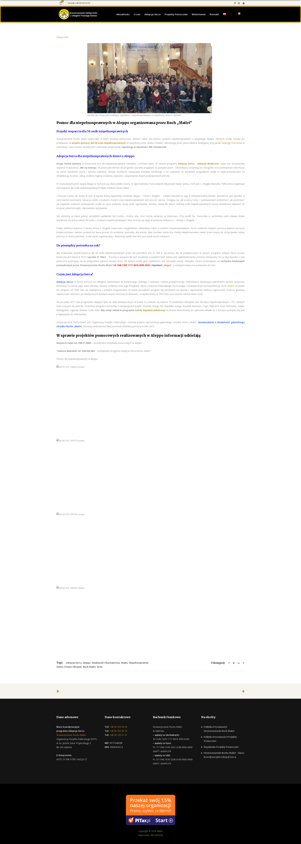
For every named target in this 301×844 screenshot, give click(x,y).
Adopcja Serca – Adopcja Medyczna (198, 163)
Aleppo (86, 662)
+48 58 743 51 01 (118, 734)
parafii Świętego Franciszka (228, 142)
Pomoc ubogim (73, 666)
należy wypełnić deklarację (150, 310)
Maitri (124, 662)
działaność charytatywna (106, 662)
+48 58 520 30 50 (82, 3)
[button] (6, 837)
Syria (99, 666)
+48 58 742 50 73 (118, 730)
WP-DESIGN (156, 835)
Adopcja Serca (64, 281)
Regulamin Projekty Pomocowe (221, 747)
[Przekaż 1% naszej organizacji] (150, 809)
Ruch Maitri (89, 666)
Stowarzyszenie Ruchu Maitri (71, 734)
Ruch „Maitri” (179, 123)
